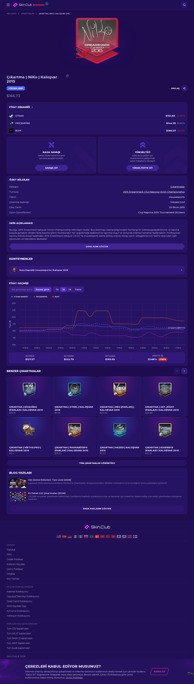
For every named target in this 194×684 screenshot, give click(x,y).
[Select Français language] (75, 536)
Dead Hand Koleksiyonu (19, 601)
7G (57, 289)
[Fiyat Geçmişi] (32, 107)
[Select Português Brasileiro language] (91, 536)
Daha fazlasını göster (97, 508)
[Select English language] (59, 536)
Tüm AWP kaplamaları (18, 643)
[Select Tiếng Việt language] (102, 536)
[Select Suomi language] (135, 536)
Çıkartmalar (27, 14)
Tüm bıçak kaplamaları (18, 648)
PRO (9, 554)
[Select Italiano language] (80, 536)
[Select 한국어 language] (124, 536)
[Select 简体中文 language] (108, 536)
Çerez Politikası (15, 569)
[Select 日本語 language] (119, 536)
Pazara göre (42, 289)
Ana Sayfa (11, 14)
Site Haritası (13, 578)
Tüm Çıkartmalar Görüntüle (97, 463)
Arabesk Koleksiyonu (17, 591)
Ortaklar (11, 574)
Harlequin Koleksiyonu (18, 615)
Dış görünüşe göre (22, 289)
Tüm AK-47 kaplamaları (19, 633)
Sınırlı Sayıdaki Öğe (16, 606)
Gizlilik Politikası (15, 559)
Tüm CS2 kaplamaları (18, 628)
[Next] (184, 371)
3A (69, 289)
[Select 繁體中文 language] (113, 536)
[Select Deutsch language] (69, 536)
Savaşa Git (51, 168)
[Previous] (177, 371)
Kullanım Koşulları (16, 564)
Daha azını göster (97, 246)
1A (63, 289)
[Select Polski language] (86, 536)
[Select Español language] (64, 536)
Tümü (78, 289)
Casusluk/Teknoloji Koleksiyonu (23, 596)
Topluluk (11, 549)
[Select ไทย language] (129, 536)
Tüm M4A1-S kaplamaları (19, 638)
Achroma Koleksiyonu (18, 611)
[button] (29, 396)
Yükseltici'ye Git (142, 168)
